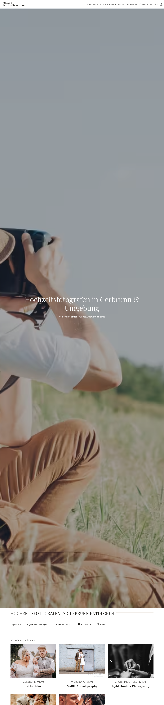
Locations (90, 4)
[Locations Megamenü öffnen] (97, 4)
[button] (161, 4)
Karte (102, 624)
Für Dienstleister (148, 4)
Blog (121, 4)
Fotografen (107, 4)
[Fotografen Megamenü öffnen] (115, 4)
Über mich (131, 4)
